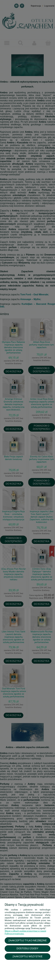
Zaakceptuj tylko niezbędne (27, 940)
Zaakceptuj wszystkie (27, 956)
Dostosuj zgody (27, 948)
